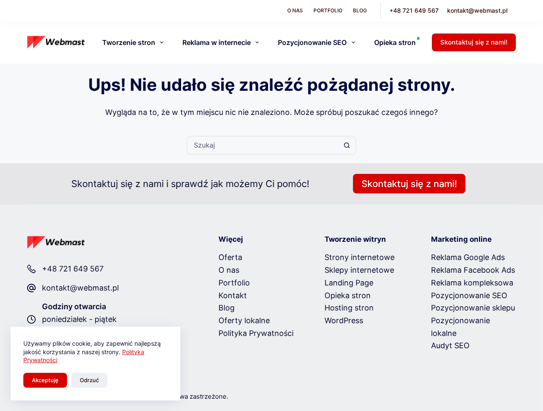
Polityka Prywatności (256, 333)
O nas (295, 10)
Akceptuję (45, 380)
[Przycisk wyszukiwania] (346, 145)
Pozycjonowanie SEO (312, 42)
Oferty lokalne (244, 320)
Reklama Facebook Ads (473, 270)
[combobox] (263, 145)
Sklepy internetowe (359, 270)
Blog (360, 10)
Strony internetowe (360, 257)
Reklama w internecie (216, 42)
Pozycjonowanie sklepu (473, 307)
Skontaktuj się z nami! (473, 42)
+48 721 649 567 (414, 10)
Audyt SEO (450, 345)
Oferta (230, 257)
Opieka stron (395, 42)
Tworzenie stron (128, 42)
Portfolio (327, 10)
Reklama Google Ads (468, 257)
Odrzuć (89, 380)
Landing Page (349, 282)
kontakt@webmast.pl (477, 10)
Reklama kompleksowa (472, 282)
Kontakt (232, 295)
